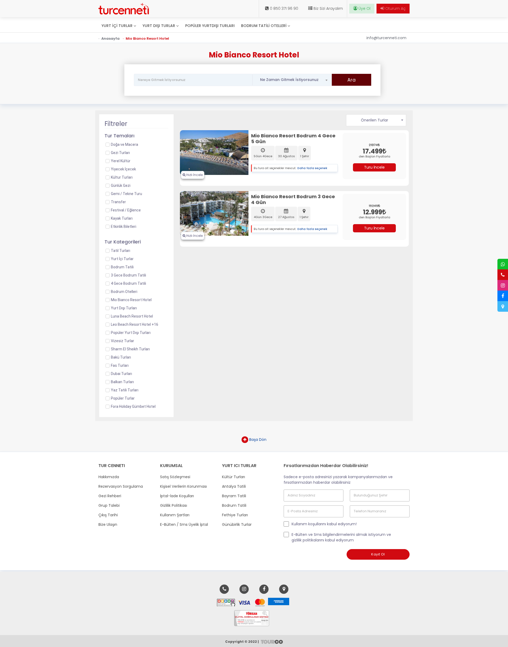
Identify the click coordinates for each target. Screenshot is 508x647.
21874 (373, 145)
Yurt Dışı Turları (124, 308)
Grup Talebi (109, 505)
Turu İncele (374, 167)
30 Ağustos (286, 156)
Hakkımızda (108, 476)
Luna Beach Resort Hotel (132, 316)
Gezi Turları (120, 153)
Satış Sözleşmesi (175, 476)
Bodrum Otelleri (124, 291)
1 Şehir (304, 156)
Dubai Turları (121, 374)
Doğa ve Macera (124, 144)
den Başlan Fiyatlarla (374, 156)
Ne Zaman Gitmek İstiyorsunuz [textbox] (289, 79)
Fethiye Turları (235, 515)
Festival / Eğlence (126, 210)
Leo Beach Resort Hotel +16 (134, 324)
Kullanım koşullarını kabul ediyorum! (324, 524)
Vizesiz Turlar (122, 341)
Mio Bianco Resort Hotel (131, 300)
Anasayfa (110, 38)
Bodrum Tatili (122, 267)
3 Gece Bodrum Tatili (128, 275)
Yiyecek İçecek (123, 169)
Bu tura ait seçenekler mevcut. (275, 168)
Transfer (118, 202)
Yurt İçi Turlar (122, 259)
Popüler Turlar (123, 398)
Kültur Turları (122, 177)
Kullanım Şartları (174, 515)
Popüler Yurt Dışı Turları (131, 333)
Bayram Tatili (234, 496)
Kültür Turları (233, 476)
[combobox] (292, 80)
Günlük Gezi (120, 185)
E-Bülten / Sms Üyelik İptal (184, 524)
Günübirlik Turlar (237, 524)
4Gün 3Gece (263, 217)
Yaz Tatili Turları (124, 390)
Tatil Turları (120, 250)
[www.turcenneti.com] (123, 8)
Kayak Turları (122, 218)
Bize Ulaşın (107, 524)
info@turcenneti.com (386, 37)
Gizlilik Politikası (173, 505)
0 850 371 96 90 (283, 8)
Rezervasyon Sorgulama (120, 486)
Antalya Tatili (234, 486)
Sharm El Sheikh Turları (130, 349)
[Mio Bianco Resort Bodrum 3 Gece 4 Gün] (214, 213)
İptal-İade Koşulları (177, 496)
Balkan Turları (122, 382)
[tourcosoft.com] (271, 641)
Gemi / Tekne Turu (126, 194)
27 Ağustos (286, 217)
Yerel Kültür (120, 161)
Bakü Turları (121, 357)
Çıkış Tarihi (108, 515)
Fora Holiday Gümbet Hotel (133, 406)
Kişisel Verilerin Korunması (183, 486)
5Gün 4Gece (263, 156)
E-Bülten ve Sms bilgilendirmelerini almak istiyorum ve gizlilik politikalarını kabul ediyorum (341, 537)
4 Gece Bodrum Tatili (128, 283)
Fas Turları (120, 365)
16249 (373, 205)
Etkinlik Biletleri (123, 226)
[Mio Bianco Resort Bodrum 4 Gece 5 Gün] (214, 152)
